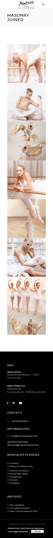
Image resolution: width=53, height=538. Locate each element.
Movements (19, 136)
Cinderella (19, 275)
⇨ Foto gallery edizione (18, 508)
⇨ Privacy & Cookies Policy (20, 466)
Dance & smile (21, 330)
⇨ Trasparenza (14, 477)
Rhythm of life (22, 81)
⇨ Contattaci (13, 483)
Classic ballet (21, 155)
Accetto (37, 531)
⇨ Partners (12, 480)
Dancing (16, 139)
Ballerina (18, 236)
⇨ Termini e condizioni (18, 470)
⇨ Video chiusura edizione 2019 (22, 511)
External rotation (24, 120)
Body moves (20, 197)
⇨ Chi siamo (13, 463)
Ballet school (22, 313)
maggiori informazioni (20, 531)
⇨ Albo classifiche (15, 505)
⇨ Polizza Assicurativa (17, 474)
